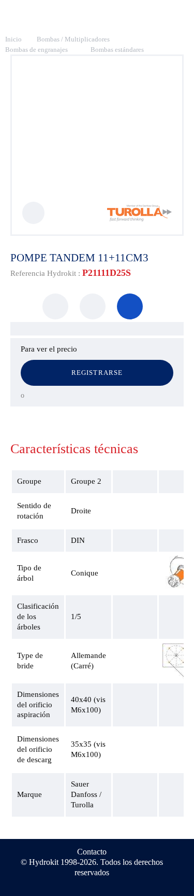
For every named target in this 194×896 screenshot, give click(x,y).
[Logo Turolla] (139, 218)
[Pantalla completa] (33, 213)
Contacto (92, 851)
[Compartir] (93, 306)
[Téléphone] (130, 306)
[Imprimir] (55, 306)
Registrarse (96, 372)
